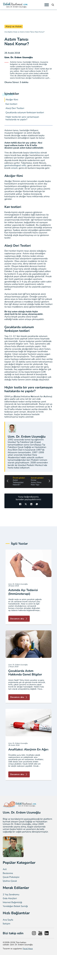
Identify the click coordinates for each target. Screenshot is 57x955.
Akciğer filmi (12, 99)
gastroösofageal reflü (15, 165)
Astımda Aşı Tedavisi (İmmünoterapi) (23, 592)
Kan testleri (11, 104)
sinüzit (14, 168)
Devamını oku (17, 618)
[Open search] (53, 5)
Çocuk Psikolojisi (11, 877)
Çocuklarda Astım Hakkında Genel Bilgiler (25, 673)
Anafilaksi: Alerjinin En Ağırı (28, 749)
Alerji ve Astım (14, 26)
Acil (5, 869)
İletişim (6, 923)
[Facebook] (20, 504)
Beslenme (8, 873)
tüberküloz (35, 152)
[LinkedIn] (31, 504)
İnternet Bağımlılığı (12, 902)
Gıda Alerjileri (10, 898)
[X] (26, 504)
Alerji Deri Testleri (15, 108)
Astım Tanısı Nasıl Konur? (34, 32)
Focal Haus (28, 949)
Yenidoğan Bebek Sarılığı (15, 906)
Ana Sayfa (8, 32)
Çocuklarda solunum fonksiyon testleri (25, 112)
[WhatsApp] (37, 504)
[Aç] (46, 4)
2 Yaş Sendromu (11, 894)
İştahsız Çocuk (10, 881)
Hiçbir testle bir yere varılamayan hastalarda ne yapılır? (22, 118)
